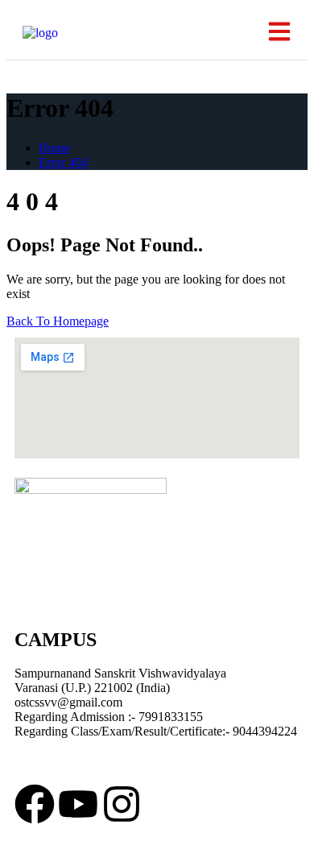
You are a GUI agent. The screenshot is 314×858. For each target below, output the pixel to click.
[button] (279, 33)
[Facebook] (34, 804)
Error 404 (63, 162)
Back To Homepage (57, 321)
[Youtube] (78, 804)
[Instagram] (121, 804)
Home (54, 148)
